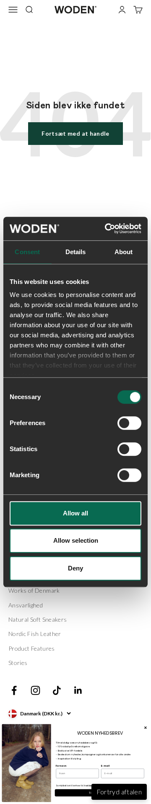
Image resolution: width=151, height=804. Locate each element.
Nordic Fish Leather (34, 633)
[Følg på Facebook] (14, 690)
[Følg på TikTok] (56, 690)
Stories (17, 662)
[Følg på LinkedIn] (78, 690)
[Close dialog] (145, 727)
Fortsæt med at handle (75, 133)
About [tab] (124, 251)
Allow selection (75, 540)
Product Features (31, 648)
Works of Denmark (34, 590)
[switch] (129, 423)
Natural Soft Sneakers (37, 619)
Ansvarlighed (25, 605)
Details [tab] (75, 251)
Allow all (75, 513)
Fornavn (61, 765)
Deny (75, 568)
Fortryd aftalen (119, 792)
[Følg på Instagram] (35, 690)
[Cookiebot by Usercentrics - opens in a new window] (106, 228)
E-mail (105, 765)
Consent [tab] (27, 251)
